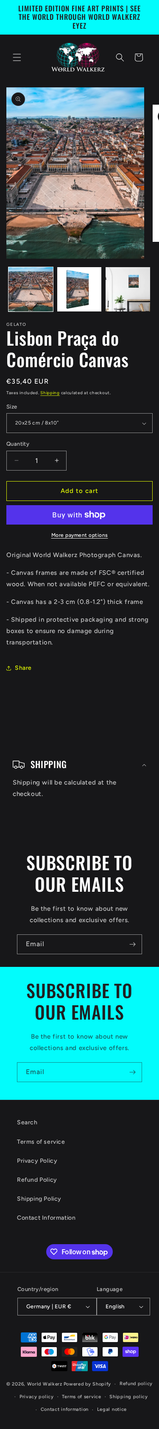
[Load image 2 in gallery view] (79, 289)
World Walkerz (44, 1384)
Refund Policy (37, 1179)
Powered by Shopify (88, 1384)
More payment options (79, 535)
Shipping (50, 392)
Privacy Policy (37, 1160)
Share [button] (23, 667)
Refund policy (136, 1383)
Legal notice (112, 1409)
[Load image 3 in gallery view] (128, 289)
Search (27, 1122)
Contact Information (46, 1217)
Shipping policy (128, 1396)
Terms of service (41, 1141)
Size (11, 406)
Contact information (65, 1409)
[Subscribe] (132, 944)
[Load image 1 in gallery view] (30, 289)
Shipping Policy (39, 1198)
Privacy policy (37, 1396)
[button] (17, 57)
